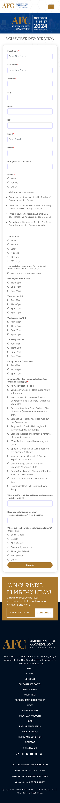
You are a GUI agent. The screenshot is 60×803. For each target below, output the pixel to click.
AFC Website (17, 543)
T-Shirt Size (13, 236)
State (10, 106)
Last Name (12, 64)
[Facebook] (27, 753)
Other (14, 186)
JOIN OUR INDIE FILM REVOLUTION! (29, 589)
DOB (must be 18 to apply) (19, 161)
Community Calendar (21, 547)
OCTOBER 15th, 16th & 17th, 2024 (30, 764)
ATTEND (30, 673)
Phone (10, 147)
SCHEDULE (30, 679)
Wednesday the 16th (16, 318)
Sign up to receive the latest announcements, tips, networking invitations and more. (26, 601)
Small (13, 240)
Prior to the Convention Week (26, 273)
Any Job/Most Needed (22, 385)
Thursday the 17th (15, 339)
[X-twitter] (41, 753)
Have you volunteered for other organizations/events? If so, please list (25, 513)
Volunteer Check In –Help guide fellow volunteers (30, 391)
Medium (15, 244)
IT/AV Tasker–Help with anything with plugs (30, 443)
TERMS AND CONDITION (30, 737)
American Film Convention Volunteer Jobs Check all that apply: (27, 380)
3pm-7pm (16, 286)
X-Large (15, 252)
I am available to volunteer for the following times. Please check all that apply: (27, 267)
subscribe (44, 612)
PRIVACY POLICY (30, 731)
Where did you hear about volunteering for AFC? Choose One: (30, 529)
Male (13, 178)
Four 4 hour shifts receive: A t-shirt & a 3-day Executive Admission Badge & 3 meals (30, 223)
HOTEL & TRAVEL (30, 710)
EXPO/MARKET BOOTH (30, 684)
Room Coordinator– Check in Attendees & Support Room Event (31, 473)
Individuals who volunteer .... (22, 192)
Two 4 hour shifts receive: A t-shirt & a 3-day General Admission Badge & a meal (30, 207)
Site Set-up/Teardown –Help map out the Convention (30, 420)
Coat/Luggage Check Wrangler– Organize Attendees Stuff (27, 465)
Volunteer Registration (30, 39)
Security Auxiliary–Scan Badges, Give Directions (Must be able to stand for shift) (30, 411)
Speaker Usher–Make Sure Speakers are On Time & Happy (30, 450)
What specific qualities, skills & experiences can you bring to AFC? (30, 496)
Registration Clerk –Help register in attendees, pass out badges (29, 428)
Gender (10, 174)
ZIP (8, 120)
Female (14, 182)
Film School (17, 555)
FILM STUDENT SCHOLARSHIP (30, 700)
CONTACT (30, 742)
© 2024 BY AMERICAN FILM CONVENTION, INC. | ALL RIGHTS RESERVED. (29, 791)
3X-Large (15, 261)
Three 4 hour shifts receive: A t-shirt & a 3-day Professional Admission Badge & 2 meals (30, 215)
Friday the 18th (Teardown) (20, 361)
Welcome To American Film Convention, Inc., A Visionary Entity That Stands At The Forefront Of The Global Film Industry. (30, 660)
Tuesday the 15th (15, 296)
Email (10, 134)
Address (11, 78)
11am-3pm (16, 282)
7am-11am (16, 300)
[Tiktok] (18, 753)
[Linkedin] (36, 753)
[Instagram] (22, 753)
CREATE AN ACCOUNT (30, 716)
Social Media (17, 534)
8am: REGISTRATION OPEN (30, 770)
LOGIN (30, 721)
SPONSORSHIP (30, 689)
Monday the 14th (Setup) (18, 278)
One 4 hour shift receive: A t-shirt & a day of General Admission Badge (30, 198)
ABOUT (30, 668)
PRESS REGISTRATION (30, 726)
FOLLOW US (30, 748)
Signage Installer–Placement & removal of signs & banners (31, 435)
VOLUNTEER (30, 694)
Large (14, 248)
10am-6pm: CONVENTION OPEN (30, 776)
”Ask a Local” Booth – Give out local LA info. (30, 480)
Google (14, 539)
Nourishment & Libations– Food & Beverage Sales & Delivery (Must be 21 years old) (31, 400)
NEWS (30, 705)
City (9, 92)
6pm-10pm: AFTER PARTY (30, 782)
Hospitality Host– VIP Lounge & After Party (29, 488)
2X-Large (15, 257)
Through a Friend (20, 551)
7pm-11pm (16, 291)
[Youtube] (31, 753)
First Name (12, 51)
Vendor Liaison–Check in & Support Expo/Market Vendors (29, 458)
